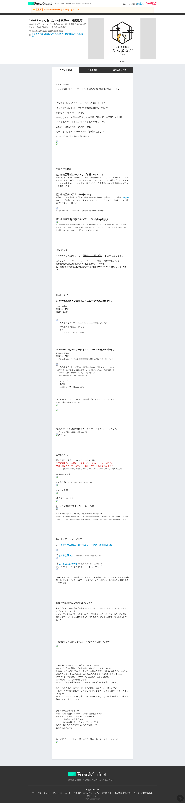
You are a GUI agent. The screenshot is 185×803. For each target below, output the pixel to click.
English (96, 790)
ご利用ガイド (107, 793)
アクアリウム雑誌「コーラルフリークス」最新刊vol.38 (85, 545)
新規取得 (140, 4)
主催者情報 (92, 70)
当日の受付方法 (119, 70)
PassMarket (40, 3)
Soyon (126, 197)
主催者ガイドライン (91, 793)
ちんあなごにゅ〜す (68, 563)
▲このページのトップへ (180, 798)
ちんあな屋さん (65, 555)
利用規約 (77, 793)
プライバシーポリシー (41, 793)
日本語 (88, 790)
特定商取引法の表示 (123, 793)
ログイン (141, 2)
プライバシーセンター (62, 793)
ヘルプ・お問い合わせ (143, 793)
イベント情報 (65, 70)
